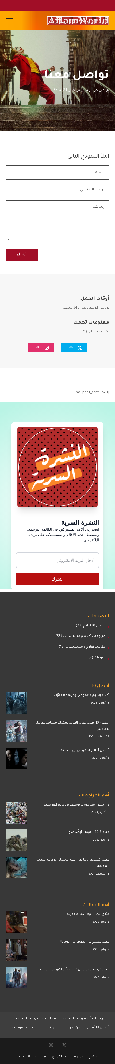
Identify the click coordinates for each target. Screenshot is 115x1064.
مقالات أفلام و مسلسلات (85, 647)
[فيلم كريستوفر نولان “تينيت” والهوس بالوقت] (16, 979)
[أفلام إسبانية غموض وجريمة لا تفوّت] (16, 704)
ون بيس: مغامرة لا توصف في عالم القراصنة (76, 805)
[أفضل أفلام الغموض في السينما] (16, 760)
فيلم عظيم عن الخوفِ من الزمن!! (84, 942)
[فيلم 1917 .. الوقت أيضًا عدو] (16, 841)
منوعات (99, 658)
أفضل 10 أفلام (94, 626)
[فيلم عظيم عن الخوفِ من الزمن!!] (16, 951)
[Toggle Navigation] (9, 20)
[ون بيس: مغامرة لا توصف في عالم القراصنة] (16, 814)
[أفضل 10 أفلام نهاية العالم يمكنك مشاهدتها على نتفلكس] (16, 732)
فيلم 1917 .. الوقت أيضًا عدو (88, 832)
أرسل (21, 255)
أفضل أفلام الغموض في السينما (84, 750)
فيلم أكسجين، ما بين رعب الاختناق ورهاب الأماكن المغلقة (72, 863)
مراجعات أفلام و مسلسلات (84, 636)
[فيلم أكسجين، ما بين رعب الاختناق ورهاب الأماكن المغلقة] (16, 869)
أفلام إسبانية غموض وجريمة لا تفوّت (81, 695)
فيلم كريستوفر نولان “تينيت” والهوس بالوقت (74, 970)
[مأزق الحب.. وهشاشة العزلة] (16, 923)
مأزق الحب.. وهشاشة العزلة (88, 914)
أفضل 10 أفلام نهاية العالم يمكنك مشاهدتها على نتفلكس (71, 726)
